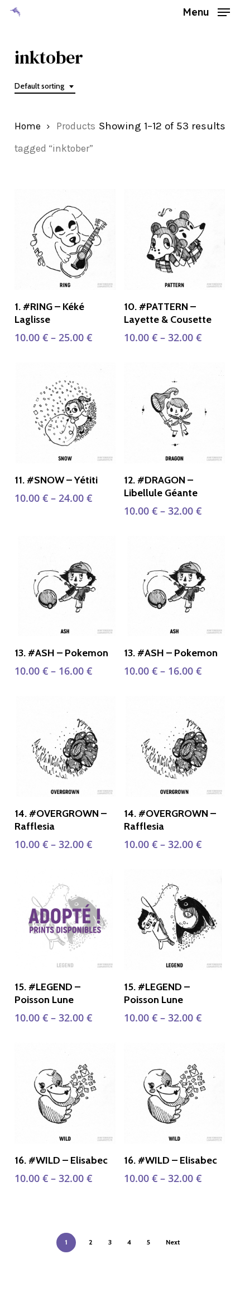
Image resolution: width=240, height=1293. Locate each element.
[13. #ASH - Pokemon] (65, 586)
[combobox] (45, 86)
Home (28, 126)
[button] (206, 11)
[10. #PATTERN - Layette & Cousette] (174, 239)
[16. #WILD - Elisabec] (65, 1093)
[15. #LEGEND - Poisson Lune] (65, 919)
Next (173, 1242)
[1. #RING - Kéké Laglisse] (65, 239)
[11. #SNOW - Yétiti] (65, 412)
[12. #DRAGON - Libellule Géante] (174, 412)
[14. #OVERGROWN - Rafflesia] (65, 746)
